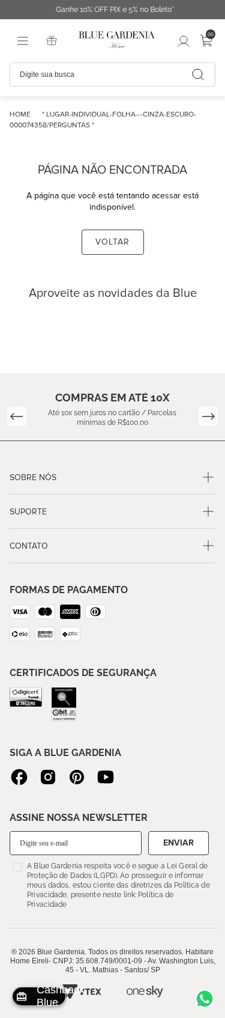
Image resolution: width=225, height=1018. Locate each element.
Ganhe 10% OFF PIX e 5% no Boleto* (112, 9)
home (20, 114)
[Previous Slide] (16, 416)
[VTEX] (81, 991)
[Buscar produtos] (198, 74)
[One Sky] (144, 991)
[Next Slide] (208, 416)
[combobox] (112, 74)
